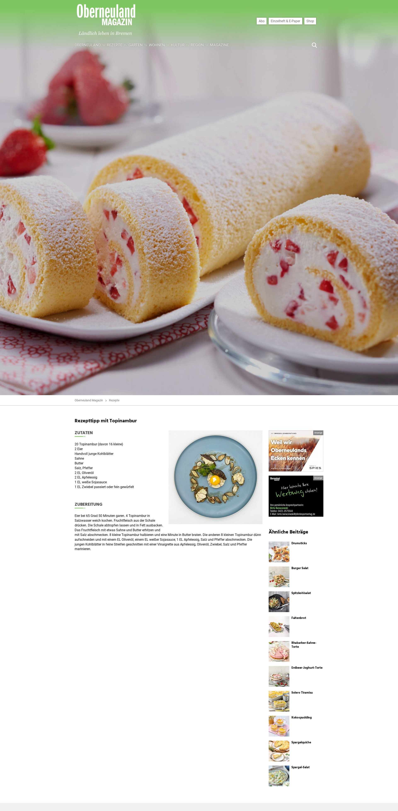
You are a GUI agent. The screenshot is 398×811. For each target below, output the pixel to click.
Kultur (177, 45)
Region (197, 45)
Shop (310, 21)
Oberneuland (88, 45)
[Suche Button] (314, 45)
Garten (136, 45)
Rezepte (114, 45)
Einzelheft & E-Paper (285, 21)
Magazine (219, 45)
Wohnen (157, 45)
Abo (262, 21)
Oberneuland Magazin (89, 400)
